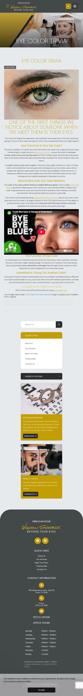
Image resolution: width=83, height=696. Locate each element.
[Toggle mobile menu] (7, 6)
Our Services (30, 348)
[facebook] (37, 540)
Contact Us (30, 364)
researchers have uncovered (46, 197)
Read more (29, 436)
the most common (43, 152)
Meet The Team (31, 353)
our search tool (60, 290)
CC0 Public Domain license (38, 294)
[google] (45, 540)
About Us (29, 343)
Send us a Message (41, 617)
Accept (41, 690)
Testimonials (30, 359)
